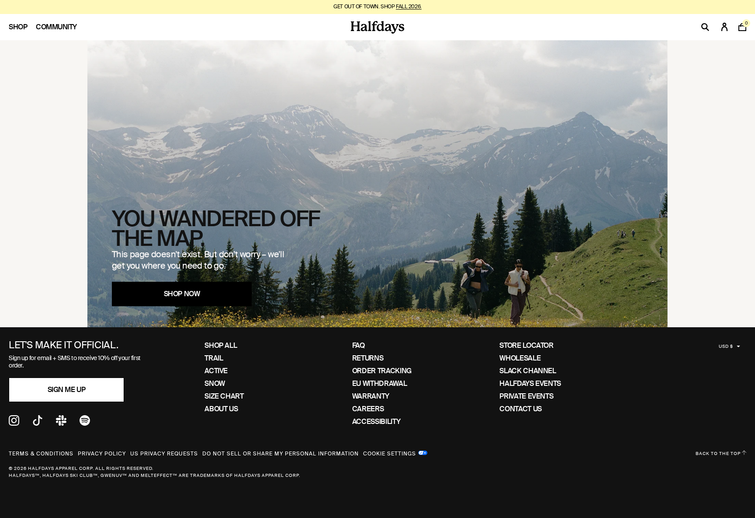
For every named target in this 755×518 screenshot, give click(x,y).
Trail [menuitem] (213, 358)
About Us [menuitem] (221, 408)
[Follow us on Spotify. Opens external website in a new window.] (85, 423)
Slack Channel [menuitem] (527, 370)
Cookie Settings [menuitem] (389, 453)
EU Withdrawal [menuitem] (379, 383)
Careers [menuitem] (368, 408)
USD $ (726, 346)
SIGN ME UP (66, 389)
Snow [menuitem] (214, 383)
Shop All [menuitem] (220, 345)
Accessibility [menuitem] (376, 421)
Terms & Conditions (41, 453)
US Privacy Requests (164, 453)
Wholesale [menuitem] (519, 358)
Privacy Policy (102, 453)
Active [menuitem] (216, 370)
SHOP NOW (182, 293)
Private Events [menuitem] (526, 396)
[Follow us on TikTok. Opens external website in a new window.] (37, 423)
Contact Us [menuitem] (520, 408)
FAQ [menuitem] (358, 345)
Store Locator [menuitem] (526, 345)
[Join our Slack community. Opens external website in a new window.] (61, 423)
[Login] (724, 27)
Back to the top (719, 453)
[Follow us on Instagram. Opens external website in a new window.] (14, 423)
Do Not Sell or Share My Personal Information (280, 453)
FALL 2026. (409, 6)
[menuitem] (22, 27)
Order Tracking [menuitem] (382, 370)
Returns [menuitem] (367, 358)
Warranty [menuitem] (370, 396)
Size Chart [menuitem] (223, 396)
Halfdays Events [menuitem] (530, 383)
